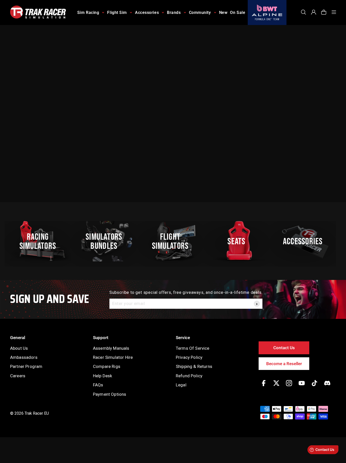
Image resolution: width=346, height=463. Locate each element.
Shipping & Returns (194, 366)
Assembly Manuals (111, 348)
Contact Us (284, 347)
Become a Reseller (284, 363)
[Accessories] (305, 241)
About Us (19, 348)
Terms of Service (192, 348)
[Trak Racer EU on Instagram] (289, 386)
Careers (17, 375)
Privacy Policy (189, 357)
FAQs (98, 384)
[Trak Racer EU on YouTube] (302, 386)
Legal (181, 384)
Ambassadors (23, 357)
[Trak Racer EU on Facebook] (264, 386)
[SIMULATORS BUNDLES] (106, 241)
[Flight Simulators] (173, 241)
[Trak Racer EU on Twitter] (276, 386)
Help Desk (102, 375)
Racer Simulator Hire (113, 357)
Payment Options (109, 394)
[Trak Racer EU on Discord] (327, 386)
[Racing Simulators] (40, 241)
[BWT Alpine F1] (267, 12)
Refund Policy (189, 375)
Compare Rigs (106, 366)
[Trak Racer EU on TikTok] (314, 386)
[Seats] (239, 241)
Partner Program (26, 366)
